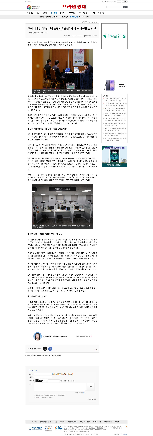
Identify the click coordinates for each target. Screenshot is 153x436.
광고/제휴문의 (43, 422)
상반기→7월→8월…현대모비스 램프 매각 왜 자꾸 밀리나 (115, 139)
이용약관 (62, 422)
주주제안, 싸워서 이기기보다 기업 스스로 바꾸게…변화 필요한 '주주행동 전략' (115, 120)
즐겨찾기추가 (29, 2)
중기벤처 (53, 12)
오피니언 (72, 12)
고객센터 (117, 422)
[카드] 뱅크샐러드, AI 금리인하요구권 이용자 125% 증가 (115, 134)
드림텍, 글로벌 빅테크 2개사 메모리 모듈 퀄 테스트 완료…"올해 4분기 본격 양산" (116, 105)
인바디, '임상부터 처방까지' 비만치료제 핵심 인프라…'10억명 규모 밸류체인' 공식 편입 (115, 115)
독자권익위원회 (107, 422)
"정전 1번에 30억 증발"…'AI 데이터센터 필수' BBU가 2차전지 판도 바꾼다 (115, 100)
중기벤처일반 (74, 17)
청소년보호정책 (97, 422)
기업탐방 (41, 17)
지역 (93, 12)
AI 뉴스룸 (101, 12)
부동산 (45, 12)
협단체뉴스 (65, 17)
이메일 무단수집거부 (85, 422)
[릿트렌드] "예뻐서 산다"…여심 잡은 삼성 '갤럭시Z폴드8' (115, 129)
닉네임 (31, 374)
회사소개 (34, 422)
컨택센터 (48, 17)
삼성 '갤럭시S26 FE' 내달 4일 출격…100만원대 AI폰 (115, 124)
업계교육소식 (56, 17)
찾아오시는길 (53, 422)
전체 (87, 17)
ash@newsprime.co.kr (61, 336)
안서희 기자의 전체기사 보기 (83, 336)
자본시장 (30, 12)
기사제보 (113, 1)
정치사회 (63, 12)
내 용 (30, 384)
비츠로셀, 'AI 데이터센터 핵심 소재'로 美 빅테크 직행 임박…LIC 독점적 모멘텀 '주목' (115, 110)
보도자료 (82, 17)
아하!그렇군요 (84, 12)
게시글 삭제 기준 (92, 399)
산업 (38, 12)
